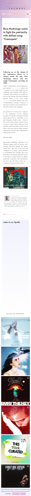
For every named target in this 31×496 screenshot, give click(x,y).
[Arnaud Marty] (7, 198)
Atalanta (6, 101)
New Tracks (18, 23)
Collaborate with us (13, 5)
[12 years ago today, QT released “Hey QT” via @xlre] (15, 331)
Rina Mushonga (16, 88)
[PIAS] (7, 214)
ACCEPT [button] (23, 493)
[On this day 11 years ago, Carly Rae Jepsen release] (15, 478)
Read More (8, 493)
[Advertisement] (15, 287)
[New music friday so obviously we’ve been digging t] (15, 449)
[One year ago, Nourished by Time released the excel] (15, 420)
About (8, 1)
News (22, 23)
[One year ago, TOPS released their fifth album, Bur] (15, 390)
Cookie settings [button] (16, 493)
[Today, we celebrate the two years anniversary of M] (15, 361)
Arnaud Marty (15, 196)
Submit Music (16, 1)
